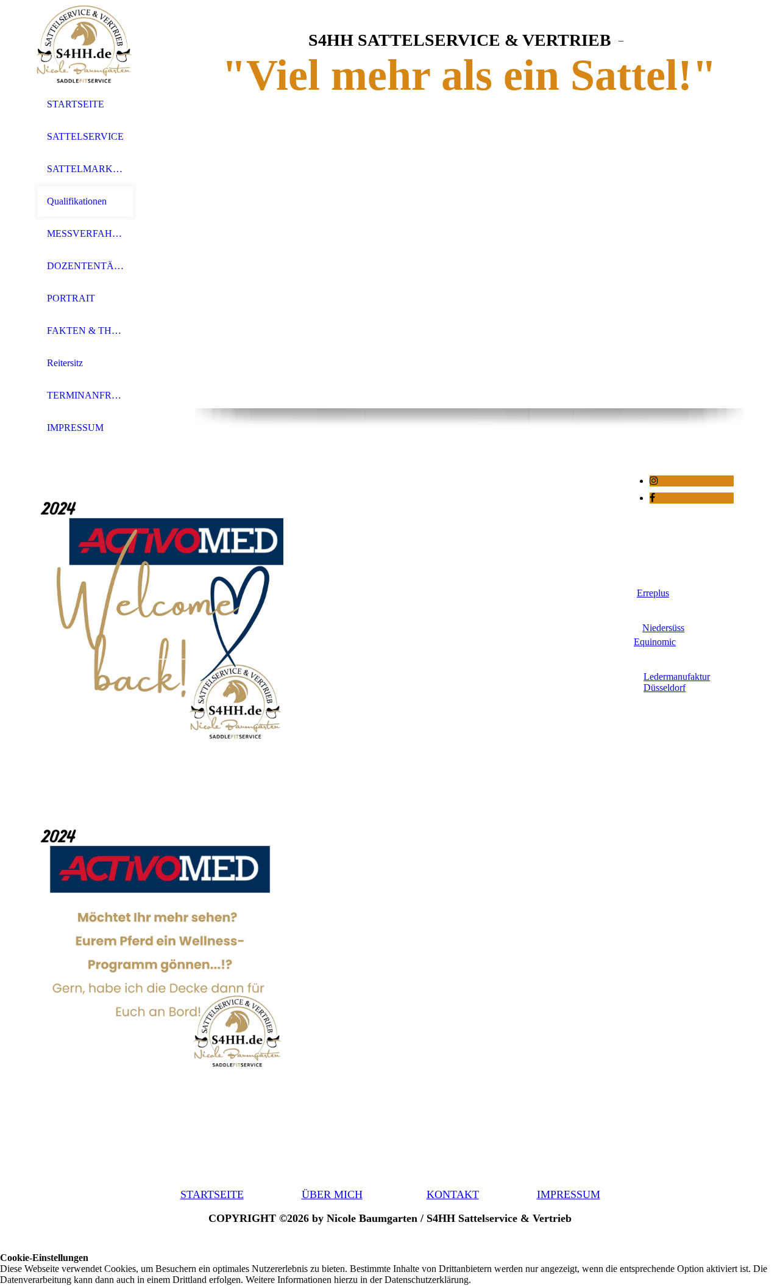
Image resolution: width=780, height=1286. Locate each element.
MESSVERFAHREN (85, 233)
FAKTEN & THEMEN (85, 330)
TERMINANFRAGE (85, 395)
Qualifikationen (77, 201)
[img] (85, 44)
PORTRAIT (71, 298)
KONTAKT (453, 1194)
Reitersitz (65, 363)
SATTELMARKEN (85, 169)
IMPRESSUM (75, 427)
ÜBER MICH (332, 1194)
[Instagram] (654, 480)
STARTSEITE (75, 104)
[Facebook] (652, 498)
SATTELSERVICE (85, 136)
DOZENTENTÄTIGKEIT (85, 266)
